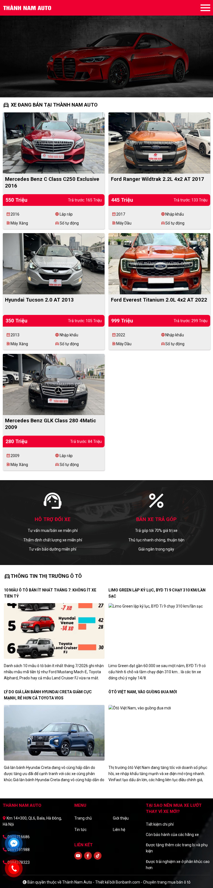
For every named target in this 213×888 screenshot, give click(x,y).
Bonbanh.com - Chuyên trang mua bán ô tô (153, 882)
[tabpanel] (106, 48)
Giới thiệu (121, 818)
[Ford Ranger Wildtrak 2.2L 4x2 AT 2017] (159, 142)
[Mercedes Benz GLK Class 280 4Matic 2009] (54, 384)
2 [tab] (106, 89)
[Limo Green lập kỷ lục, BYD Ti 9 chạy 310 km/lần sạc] (158, 631)
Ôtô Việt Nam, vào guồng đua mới (142, 692)
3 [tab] (112, 89)
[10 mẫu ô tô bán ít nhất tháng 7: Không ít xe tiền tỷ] (54, 631)
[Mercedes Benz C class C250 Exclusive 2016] (54, 142)
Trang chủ (83, 818)
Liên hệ (119, 829)
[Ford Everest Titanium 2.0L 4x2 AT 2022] (159, 263)
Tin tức (80, 829)
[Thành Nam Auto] (33, 7)
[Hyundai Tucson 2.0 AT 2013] (54, 263)
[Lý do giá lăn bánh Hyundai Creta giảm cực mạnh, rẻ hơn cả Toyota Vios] (54, 733)
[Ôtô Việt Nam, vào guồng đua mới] (158, 733)
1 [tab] (101, 89)
